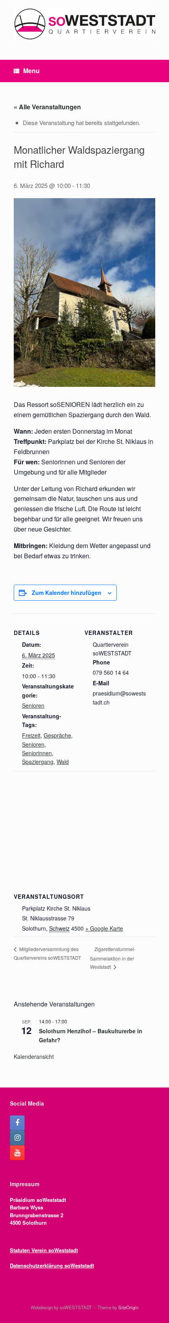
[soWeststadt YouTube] (17, 1152)
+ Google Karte (104, 928)
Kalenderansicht (34, 1056)
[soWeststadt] (84, 24)
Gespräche (57, 735)
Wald (63, 761)
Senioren (33, 705)
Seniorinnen (37, 753)
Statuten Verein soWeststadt (44, 1250)
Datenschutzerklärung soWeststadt (52, 1265)
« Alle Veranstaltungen (47, 106)
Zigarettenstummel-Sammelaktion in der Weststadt (113, 958)
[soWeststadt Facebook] (17, 1122)
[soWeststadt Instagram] (17, 1137)
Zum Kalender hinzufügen (66, 592)
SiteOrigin (128, 1307)
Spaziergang (37, 761)
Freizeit (31, 735)
